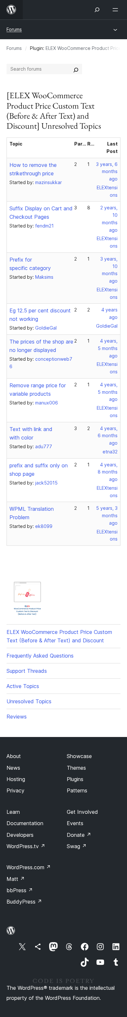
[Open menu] (116, 9)
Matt (16, 879)
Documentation (25, 823)
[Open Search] (97, 9)
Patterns (77, 790)
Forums (14, 29)
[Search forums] (76, 69)
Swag (77, 846)
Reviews (17, 716)
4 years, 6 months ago (108, 436)
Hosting (16, 779)
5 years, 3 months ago (107, 515)
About (14, 756)
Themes (76, 768)
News (13, 768)
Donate (79, 835)
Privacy (15, 790)
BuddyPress (24, 901)
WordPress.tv (26, 846)
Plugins (75, 779)
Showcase (79, 756)
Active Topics (23, 686)
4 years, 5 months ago (108, 348)
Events (75, 823)
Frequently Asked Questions (40, 655)
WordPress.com (29, 867)
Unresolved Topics (29, 701)
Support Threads (27, 671)
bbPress (20, 890)
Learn (13, 812)
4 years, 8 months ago (108, 472)
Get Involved (82, 812)
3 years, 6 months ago (107, 171)
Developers (20, 835)
